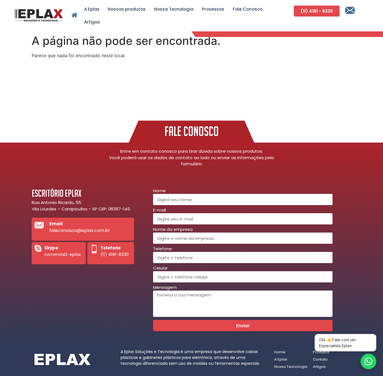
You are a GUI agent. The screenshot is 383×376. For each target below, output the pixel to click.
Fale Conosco (247, 9)
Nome (159, 191)
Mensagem (165, 287)
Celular (160, 268)
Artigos (92, 22)
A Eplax (91, 9)
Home (279, 352)
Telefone (162, 249)
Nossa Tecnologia (173, 9)
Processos (213, 9)
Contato (320, 359)
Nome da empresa (173, 229)
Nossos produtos (127, 9)
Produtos (321, 352)
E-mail (159, 210)
